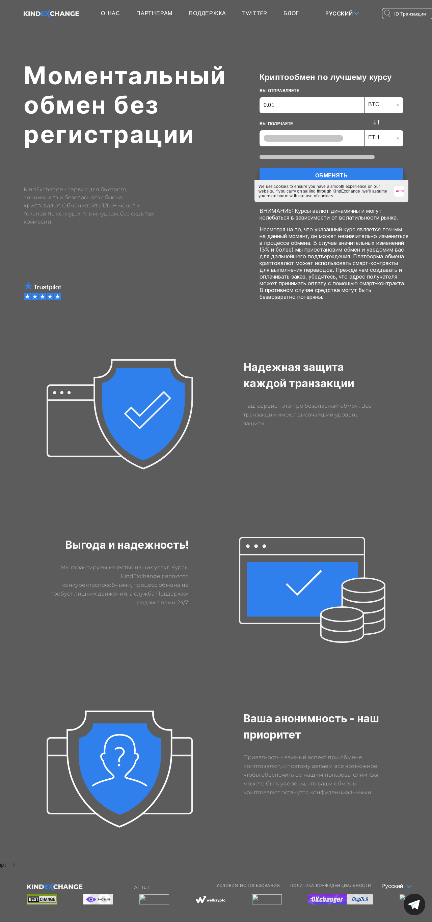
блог (291, 13)
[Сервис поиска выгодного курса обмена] (210, 899)
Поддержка (207, 13)
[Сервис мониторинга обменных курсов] (98, 899)
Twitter (254, 13)
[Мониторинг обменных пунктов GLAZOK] (267, 899)
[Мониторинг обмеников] (154, 899)
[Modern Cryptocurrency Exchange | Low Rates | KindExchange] (51, 13)
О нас (110, 13)
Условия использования (248, 886)
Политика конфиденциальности (330, 886)
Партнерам (154, 13)
